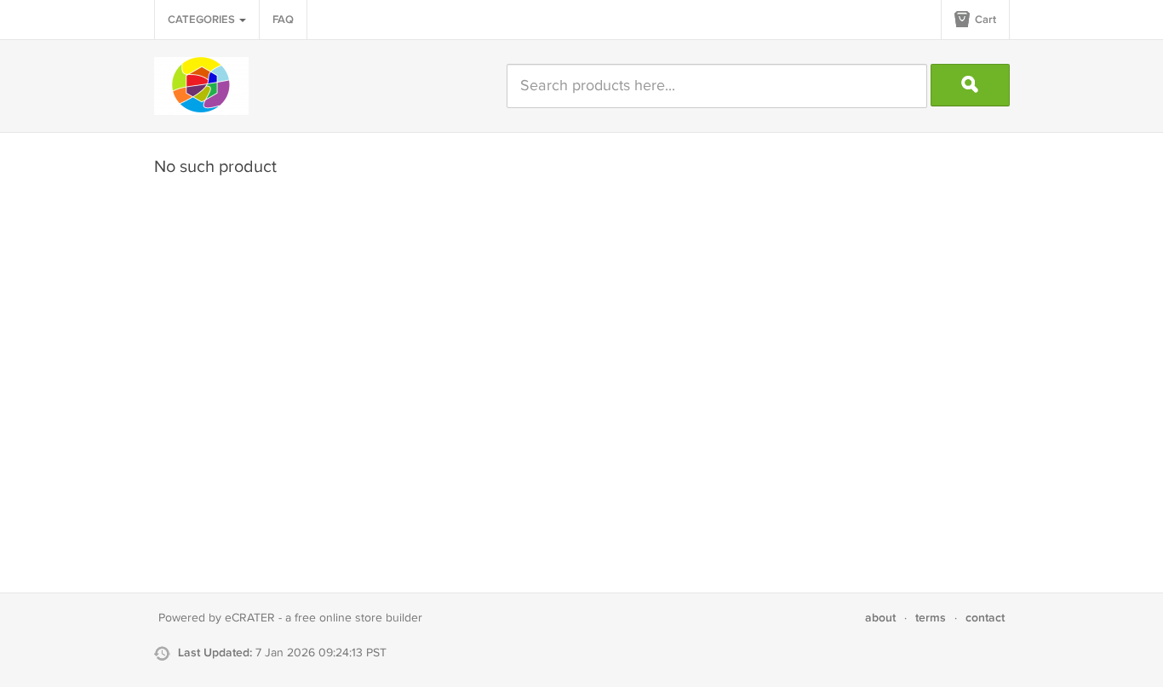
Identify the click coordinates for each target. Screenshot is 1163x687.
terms (930, 617)
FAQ (283, 19)
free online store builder (358, 618)
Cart (984, 19)
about (880, 617)
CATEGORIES (203, 19)
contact (985, 617)
